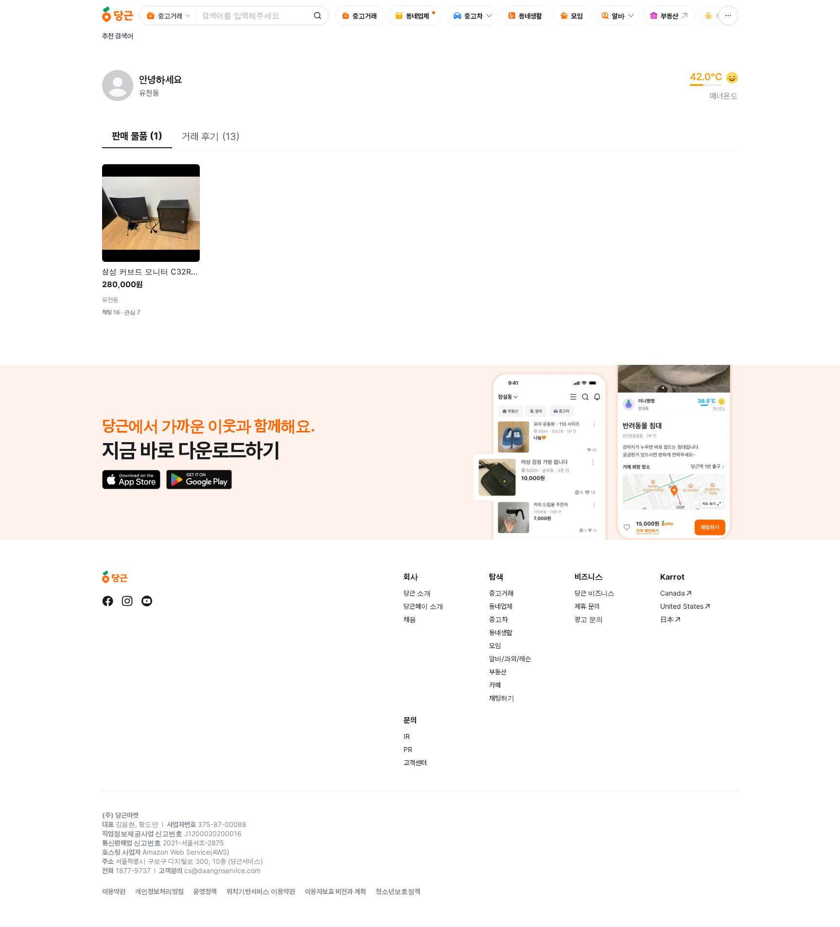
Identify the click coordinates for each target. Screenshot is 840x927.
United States (681, 606)
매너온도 (724, 96)
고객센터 (415, 762)
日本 (667, 619)
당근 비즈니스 (594, 593)
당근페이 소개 (423, 606)
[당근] (117, 15)
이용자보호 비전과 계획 (335, 891)
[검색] (317, 15)
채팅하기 (501, 698)
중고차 (498, 619)
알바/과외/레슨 (510, 658)
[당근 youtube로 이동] (147, 601)
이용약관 (113, 891)
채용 (409, 619)
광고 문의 (589, 619)
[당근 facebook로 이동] (108, 601)
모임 (495, 645)
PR (407, 749)
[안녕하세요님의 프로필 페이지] (117, 85)
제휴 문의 (587, 606)
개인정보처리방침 (159, 891)
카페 (495, 685)
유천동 (149, 93)
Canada (672, 593)
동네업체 (500, 606)
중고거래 (501, 593)
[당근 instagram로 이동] (127, 601)
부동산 (498, 672)
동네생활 (500, 632)
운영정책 (205, 891)
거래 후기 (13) (211, 136)
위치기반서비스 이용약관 (261, 891)
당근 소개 (417, 593)
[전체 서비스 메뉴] (728, 15)
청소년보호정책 (398, 891)
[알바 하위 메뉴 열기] (633, 15)
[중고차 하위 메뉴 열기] (491, 15)
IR (406, 736)
